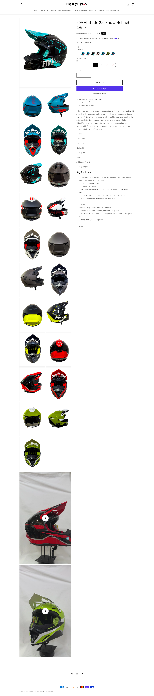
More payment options (99, 93)
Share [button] (81, 226)
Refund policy (49, 691)
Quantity (79, 71)
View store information (86, 105)
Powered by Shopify (38, 691)
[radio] (83, 54)
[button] (21, 4)
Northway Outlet (28, 691)
